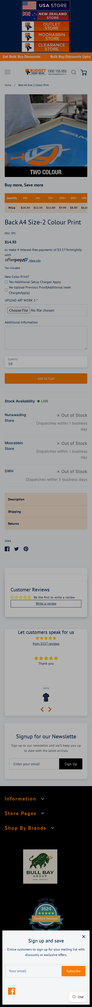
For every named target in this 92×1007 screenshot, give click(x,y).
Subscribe (73, 971)
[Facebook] (11, 991)
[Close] (84, 936)
